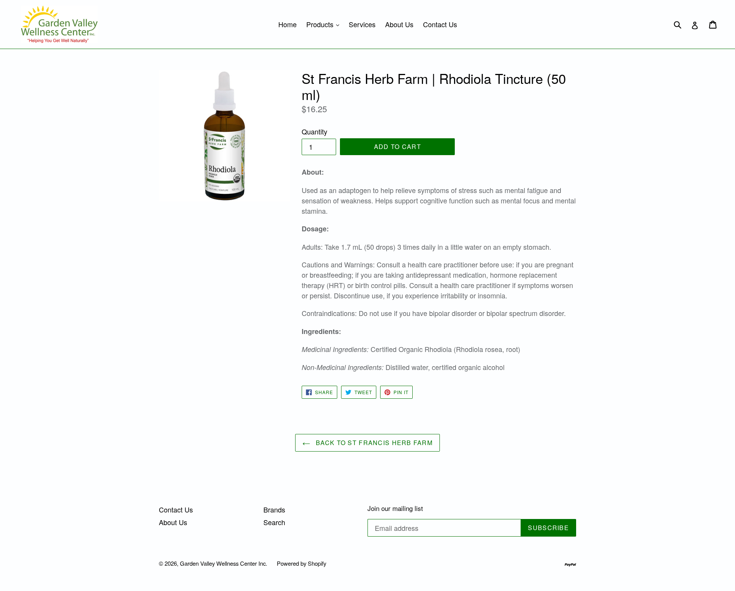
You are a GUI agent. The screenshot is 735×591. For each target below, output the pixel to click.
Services (362, 24)
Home (287, 24)
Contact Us (440, 24)
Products (324, 24)
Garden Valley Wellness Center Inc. (223, 563)
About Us (399, 24)
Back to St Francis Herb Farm (373, 442)
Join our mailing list (395, 508)
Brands (274, 509)
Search (274, 522)
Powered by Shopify (301, 563)
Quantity (314, 131)
